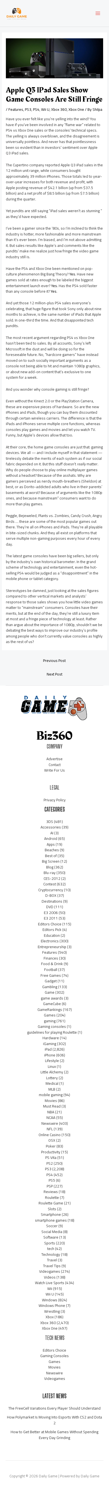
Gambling (49, 986)
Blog (49, 867)
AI (51, 833)
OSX (51, 1140)
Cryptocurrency (50, 889)
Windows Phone (52, 1305)
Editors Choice (49, 924)
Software (50, 1237)
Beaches (52, 849)
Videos (50, 1277)
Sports (49, 1243)
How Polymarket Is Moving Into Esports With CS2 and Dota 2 (54, 1420)
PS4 (36, 109)
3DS (49, 821)
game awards (52, 998)
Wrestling (52, 1311)
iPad (48, 1049)
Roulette (52, 1197)
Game (49, 992)
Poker (51, 1146)
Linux (52, 1066)
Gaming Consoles (54, 1355)
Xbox (50, 1316)
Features (15, 109)
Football (50, 969)
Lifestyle (52, 1060)
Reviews (51, 1191)
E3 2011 (51, 918)
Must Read (52, 1106)
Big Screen (51, 861)
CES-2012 (52, 878)
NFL (50, 1129)
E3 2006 (51, 912)
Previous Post (54, 660)
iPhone (49, 1055)
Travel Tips (52, 1265)
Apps (51, 844)
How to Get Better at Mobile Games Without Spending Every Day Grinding (54, 1434)
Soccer (52, 1225)
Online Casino (50, 1134)
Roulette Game (51, 1203)
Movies (51, 1100)
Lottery (52, 1077)
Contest (49, 884)
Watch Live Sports (49, 1282)
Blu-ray (50, 872)
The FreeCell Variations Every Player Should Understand (54, 1408)
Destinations (52, 901)
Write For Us (54, 770)
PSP (50, 1186)
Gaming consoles (52, 1026)
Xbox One (76, 109)
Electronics (50, 941)
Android (50, 838)
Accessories (51, 827)
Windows (49, 1300)
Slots (52, 1208)
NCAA (50, 1117)
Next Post (54, 674)
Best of (51, 855)
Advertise (54, 758)
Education (52, 935)
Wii (49, 1288)
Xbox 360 (59, 109)
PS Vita (50, 1157)
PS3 (28, 109)
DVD (49, 906)
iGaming (49, 1043)
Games (50, 1015)
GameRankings (49, 1009)
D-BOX (50, 895)
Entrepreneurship (52, 946)
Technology (50, 1254)
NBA (50, 1112)
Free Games (51, 975)
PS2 (49, 1163)
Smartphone (51, 1214)
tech (50, 1248)
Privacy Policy (55, 800)
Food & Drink (52, 963)
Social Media (51, 1231)
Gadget (51, 981)
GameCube (52, 1003)
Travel (52, 1260)
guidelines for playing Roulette (52, 1032)
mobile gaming (51, 1094)
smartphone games (51, 1220)
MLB (51, 1089)
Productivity (50, 1152)
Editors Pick (51, 929)
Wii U (45, 109)
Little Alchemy (52, 1072)
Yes (72, 274)
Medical (52, 1083)
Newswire (49, 1123)
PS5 (52, 1180)
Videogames (49, 1271)
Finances (51, 958)
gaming (50, 1021)
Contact (55, 764)
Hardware (50, 1037)
